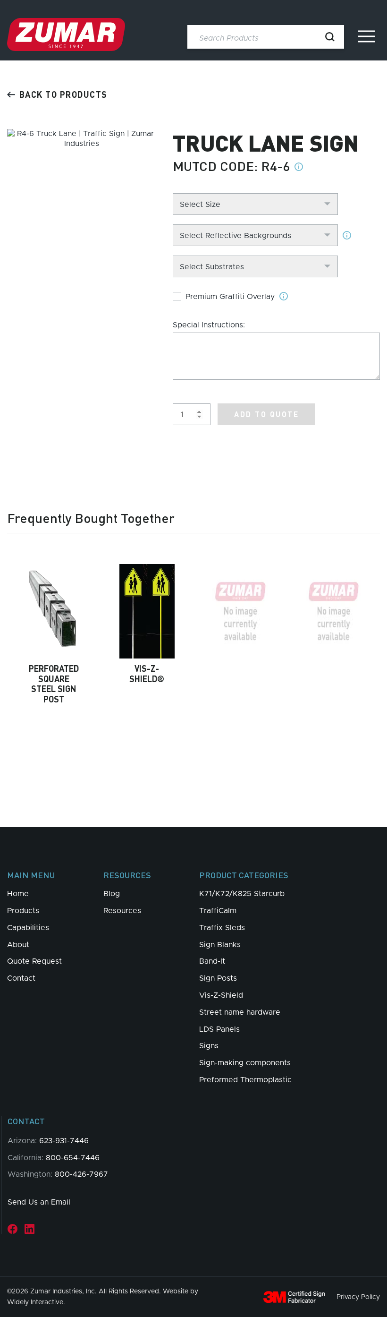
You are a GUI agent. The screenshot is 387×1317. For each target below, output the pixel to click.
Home (18, 894)
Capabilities (28, 928)
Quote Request (34, 961)
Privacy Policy (358, 1297)
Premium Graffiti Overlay (230, 296)
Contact (21, 978)
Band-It (212, 961)
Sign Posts (218, 978)
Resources (122, 911)
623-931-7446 (64, 1141)
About (18, 945)
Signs (209, 1046)
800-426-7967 (81, 1174)
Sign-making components (245, 1063)
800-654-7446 (73, 1158)
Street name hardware (239, 1012)
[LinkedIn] (29, 1229)
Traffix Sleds (222, 928)
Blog (111, 894)
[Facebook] (12, 1229)
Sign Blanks (220, 945)
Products (23, 911)
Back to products (63, 94)
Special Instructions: (209, 325)
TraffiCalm (217, 911)
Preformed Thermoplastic (245, 1080)
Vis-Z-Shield (221, 995)
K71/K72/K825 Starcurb (242, 894)
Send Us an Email (39, 1202)
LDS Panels (219, 1029)
